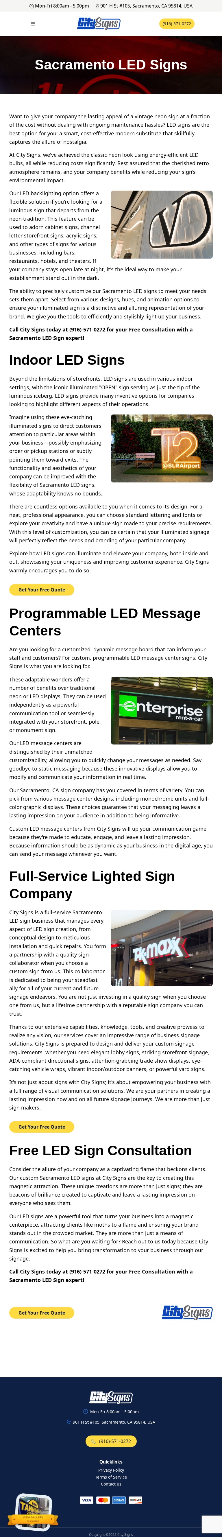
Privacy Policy (111, 1470)
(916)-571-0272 (177, 23)
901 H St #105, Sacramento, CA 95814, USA (146, 6)
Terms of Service (111, 1477)
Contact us (111, 1484)
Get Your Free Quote (41, 590)
